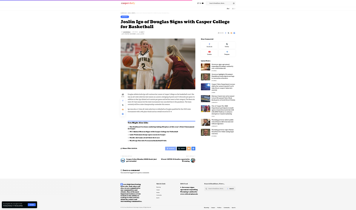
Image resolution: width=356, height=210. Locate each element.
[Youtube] (209, 53)
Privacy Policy (7, 205)
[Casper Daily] (128, 3)
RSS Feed (184, 184)
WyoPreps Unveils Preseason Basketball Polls (148, 141)
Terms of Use (19, 205)
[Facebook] (198, 3)
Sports (124, 16)
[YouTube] (202, 3)
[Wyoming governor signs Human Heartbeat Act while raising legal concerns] (205, 132)
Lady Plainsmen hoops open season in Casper (147, 135)
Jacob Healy (126, 32)
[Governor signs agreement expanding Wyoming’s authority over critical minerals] (205, 66)
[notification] (224, 9)
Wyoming (214, 70)
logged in (132, 173)
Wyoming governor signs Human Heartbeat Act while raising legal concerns (223, 132)
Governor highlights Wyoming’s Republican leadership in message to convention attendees (223, 76)
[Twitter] (200, 3)
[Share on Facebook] (225, 33)
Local (213, 116)
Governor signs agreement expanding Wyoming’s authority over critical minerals (222, 66)
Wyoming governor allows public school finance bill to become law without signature (223, 122)
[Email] (231, 33)
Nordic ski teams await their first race (145, 138)
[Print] (234, 33)
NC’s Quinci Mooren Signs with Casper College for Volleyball (154, 132)
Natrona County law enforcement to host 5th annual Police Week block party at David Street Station (223, 98)
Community (215, 102)
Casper (213, 92)
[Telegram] (226, 53)
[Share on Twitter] (228, 33)
